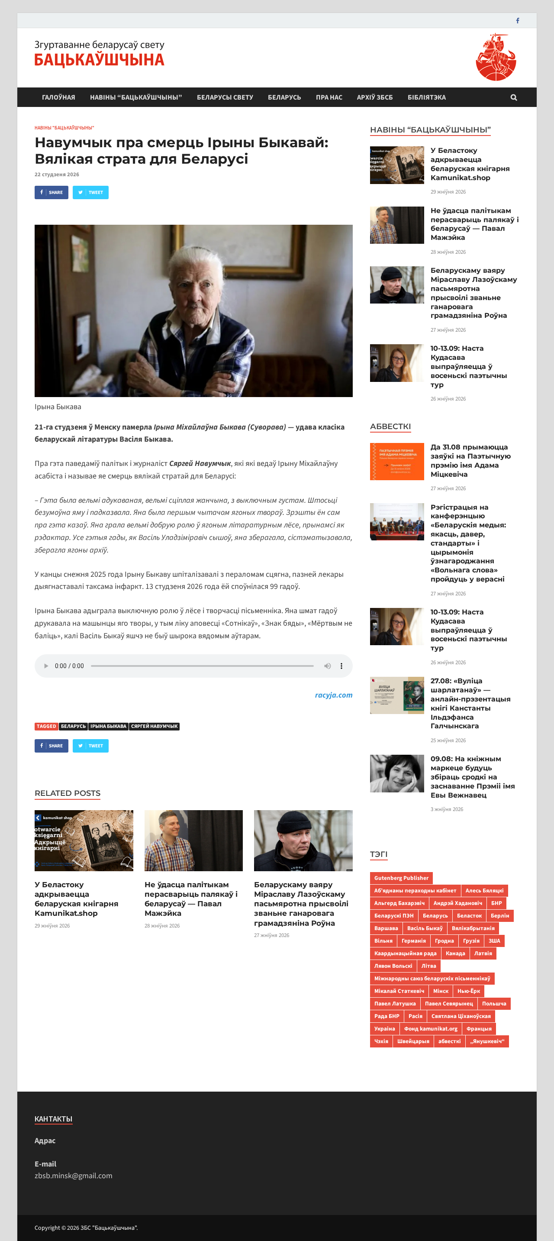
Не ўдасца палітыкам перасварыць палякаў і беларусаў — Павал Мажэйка (475, 224)
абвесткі (449, 1041)
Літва (429, 966)
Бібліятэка (427, 97)
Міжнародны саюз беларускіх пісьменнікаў (432, 978)
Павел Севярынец (449, 1003)
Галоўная (58, 97)
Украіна (384, 1028)
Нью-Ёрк (468, 991)
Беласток (469, 915)
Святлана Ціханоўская (461, 1016)
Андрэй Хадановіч (458, 903)
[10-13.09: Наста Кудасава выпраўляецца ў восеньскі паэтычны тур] (397, 350)
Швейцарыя (413, 1041)
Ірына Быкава (108, 726)
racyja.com (334, 695)
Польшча (494, 1003)
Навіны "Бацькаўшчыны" (64, 128)
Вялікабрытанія (473, 928)
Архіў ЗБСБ (375, 97)
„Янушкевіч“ (487, 1041)
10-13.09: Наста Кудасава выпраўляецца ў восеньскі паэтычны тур (469, 366)
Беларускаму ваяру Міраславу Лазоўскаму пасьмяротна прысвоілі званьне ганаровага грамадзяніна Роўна (301, 903)
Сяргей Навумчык (154, 726)
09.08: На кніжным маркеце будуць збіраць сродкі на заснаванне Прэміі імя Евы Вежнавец (473, 777)
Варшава (386, 928)
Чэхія (381, 1041)
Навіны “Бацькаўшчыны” (136, 97)
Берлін (500, 915)
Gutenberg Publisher (401, 878)
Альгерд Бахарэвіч (399, 903)
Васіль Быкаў (425, 928)
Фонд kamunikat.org (430, 1028)
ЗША (494, 941)
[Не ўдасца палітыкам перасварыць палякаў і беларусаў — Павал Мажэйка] (194, 874)
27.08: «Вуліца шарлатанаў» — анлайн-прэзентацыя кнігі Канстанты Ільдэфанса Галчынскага (471, 703)
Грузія (471, 941)
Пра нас (329, 97)
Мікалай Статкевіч (399, 991)
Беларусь (284, 97)
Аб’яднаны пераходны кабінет (415, 890)
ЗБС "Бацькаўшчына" (108, 1228)
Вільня (383, 941)
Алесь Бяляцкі (485, 890)
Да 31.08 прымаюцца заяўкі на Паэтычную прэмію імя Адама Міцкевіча (471, 460)
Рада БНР (386, 1016)
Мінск (440, 991)
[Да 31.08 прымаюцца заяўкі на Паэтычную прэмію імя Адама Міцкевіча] (397, 448)
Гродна (444, 941)
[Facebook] (518, 20)
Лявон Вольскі (393, 966)
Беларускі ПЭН (394, 915)
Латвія (483, 953)
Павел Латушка (395, 1003)
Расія (415, 1016)
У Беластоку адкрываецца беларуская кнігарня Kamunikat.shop (470, 163)
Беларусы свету (225, 97)
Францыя (479, 1028)
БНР (496, 903)
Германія (414, 941)
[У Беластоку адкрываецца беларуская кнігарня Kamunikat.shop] (84, 874)
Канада (455, 953)
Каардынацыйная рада (405, 953)
